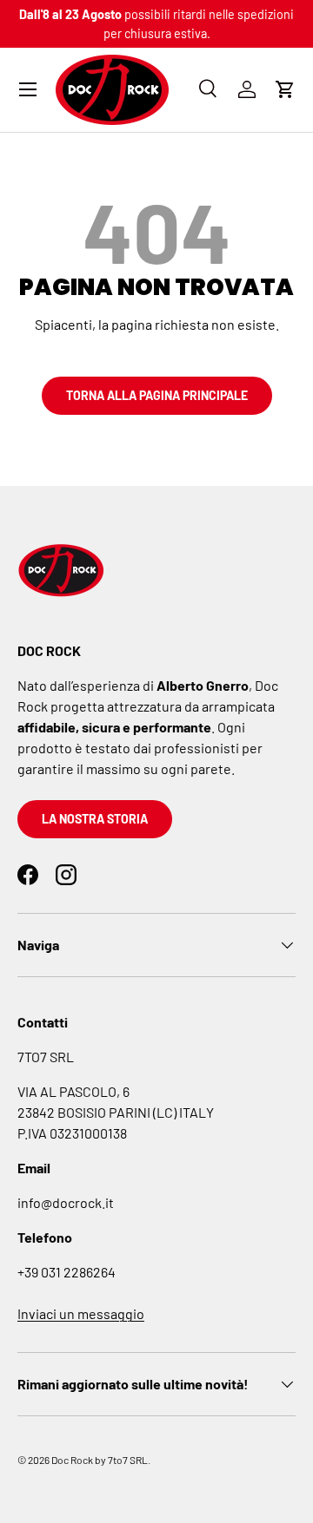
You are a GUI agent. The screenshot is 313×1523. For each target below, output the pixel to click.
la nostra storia (95, 818)
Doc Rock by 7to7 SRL (99, 1460)
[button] (285, 89)
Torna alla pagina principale (157, 395)
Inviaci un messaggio (80, 1313)
